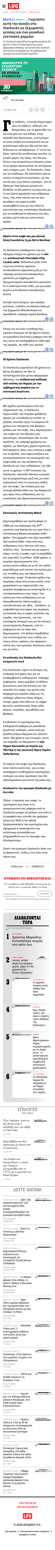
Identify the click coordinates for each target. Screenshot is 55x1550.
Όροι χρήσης (10, 1531)
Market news (35, 12)
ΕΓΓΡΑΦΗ (44, 893)
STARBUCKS (38, 866)
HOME (5, 12)
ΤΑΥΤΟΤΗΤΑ (27, 1503)
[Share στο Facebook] (47, 226)
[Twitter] (51, 90)
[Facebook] (47, 90)
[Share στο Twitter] (51, 226)
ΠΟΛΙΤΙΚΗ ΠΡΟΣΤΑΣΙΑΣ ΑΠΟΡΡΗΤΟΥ (35, 899)
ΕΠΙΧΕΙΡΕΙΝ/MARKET (19, 12)
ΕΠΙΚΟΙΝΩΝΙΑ (27, 1507)
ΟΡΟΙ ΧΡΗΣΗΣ (10, 899)
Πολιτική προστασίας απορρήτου (35, 1531)
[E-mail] (42, 109)
